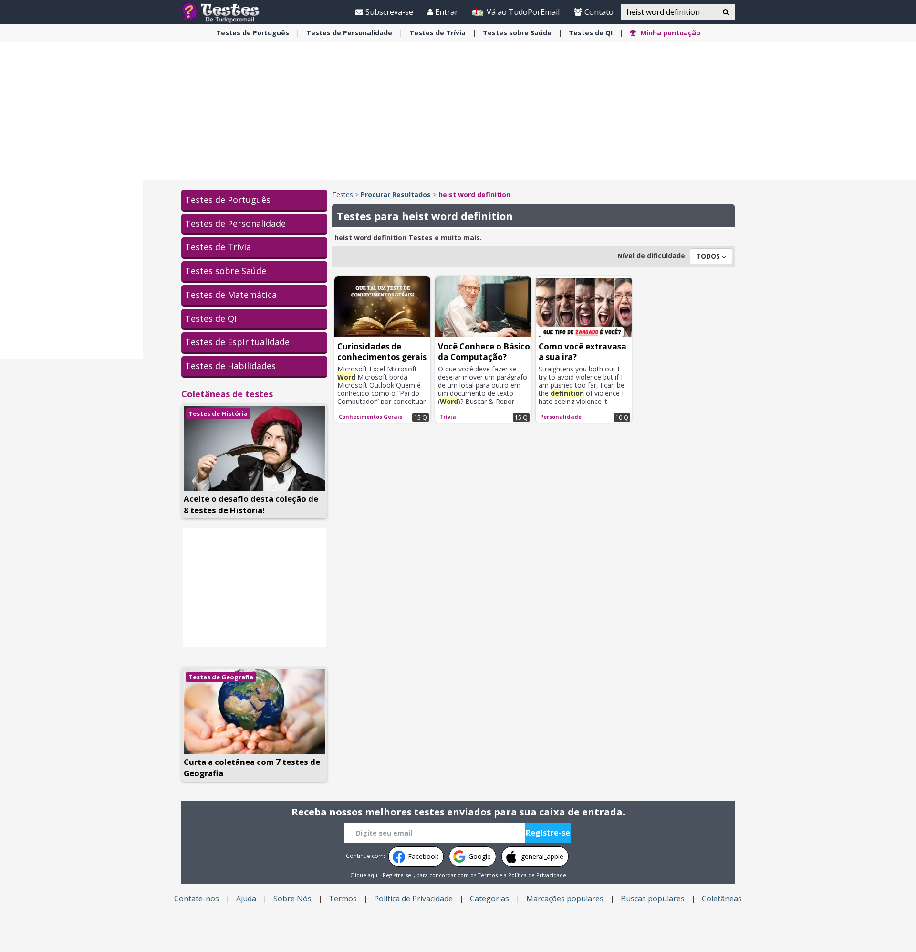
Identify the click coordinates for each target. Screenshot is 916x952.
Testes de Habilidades (230, 365)
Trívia (437, 32)
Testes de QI (211, 318)
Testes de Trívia (218, 247)
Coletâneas (722, 898)
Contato (599, 12)
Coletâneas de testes (227, 394)
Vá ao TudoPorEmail (522, 12)
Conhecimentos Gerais (370, 416)
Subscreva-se (389, 12)
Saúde (517, 32)
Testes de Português (228, 199)
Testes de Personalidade (235, 223)
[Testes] (228, 11)
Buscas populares (653, 898)
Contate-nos (196, 898)
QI (591, 32)
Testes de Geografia (220, 677)
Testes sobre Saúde (225, 270)
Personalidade (349, 32)
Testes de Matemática (231, 294)
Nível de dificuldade (651, 255)
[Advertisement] (71, 213)
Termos (488, 874)
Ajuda (246, 898)
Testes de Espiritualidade (237, 342)
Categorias (489, 898)
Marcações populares (565, 898)
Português (252, 32)
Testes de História (218, 413)
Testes (342, 194)
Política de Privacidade (537, 874)
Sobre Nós (292, 898)
